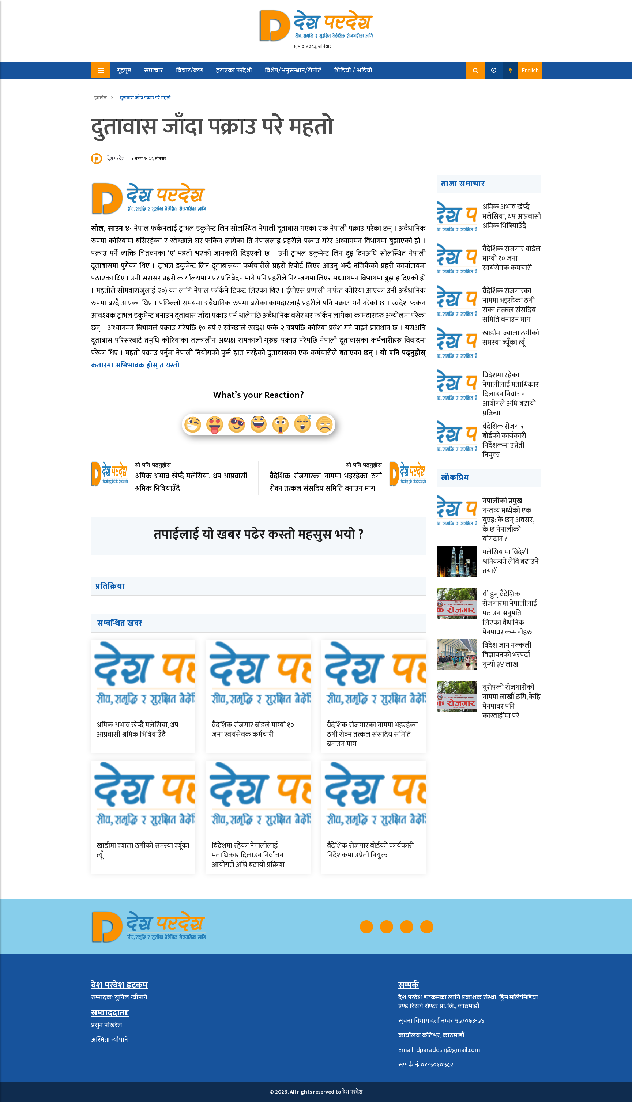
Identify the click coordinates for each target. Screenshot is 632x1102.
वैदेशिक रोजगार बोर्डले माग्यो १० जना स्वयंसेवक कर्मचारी (253, 730)
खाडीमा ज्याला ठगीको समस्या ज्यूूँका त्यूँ (143, 850)
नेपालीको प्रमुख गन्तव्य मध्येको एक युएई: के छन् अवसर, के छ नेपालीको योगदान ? (508, 520)
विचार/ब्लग (189, 70)
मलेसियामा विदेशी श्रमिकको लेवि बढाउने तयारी (510, 561)
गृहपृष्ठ (124, 70)
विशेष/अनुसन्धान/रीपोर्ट (293, 70)
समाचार (153, 70)
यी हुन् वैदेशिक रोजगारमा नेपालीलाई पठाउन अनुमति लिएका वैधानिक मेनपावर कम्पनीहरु (509, 613)
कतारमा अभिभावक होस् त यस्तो (135, 365)
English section (132, 87)
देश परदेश (116, 158)
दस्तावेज (176, 87)
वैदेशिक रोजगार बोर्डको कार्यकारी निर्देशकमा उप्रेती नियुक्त (370, 850)
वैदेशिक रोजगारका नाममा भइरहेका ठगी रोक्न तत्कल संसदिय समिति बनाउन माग (372, 734)
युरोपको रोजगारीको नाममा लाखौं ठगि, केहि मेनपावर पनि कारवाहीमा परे (511, 701)
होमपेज (101, 98)
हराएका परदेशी (234, 70)
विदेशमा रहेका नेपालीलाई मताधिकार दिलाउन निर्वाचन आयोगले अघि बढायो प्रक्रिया (248, 855)
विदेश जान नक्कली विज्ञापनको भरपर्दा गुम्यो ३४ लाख (506, 655)
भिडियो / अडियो (353, 70)
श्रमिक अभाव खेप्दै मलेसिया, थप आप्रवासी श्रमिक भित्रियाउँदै (137, 730)
